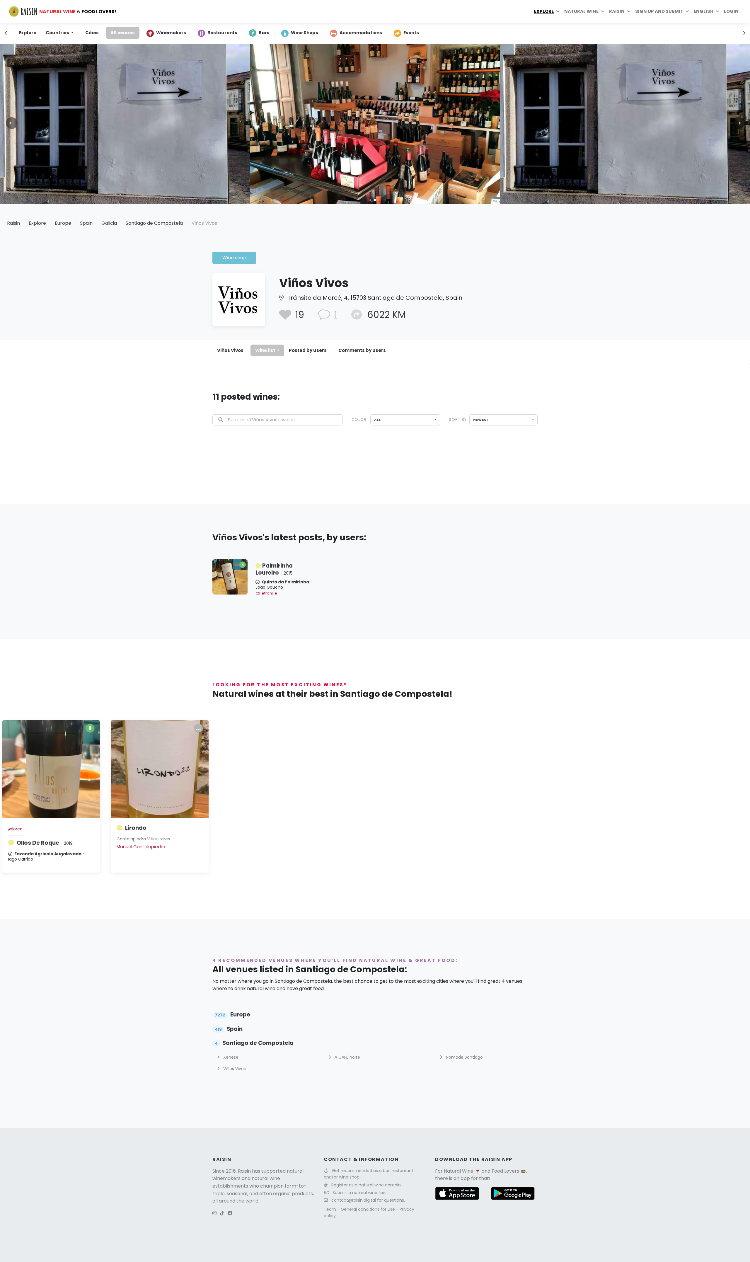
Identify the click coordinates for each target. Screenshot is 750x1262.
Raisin (13, 223)
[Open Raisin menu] (628, 11)
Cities (92, 33)
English (703, 11)
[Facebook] (230, 1213)
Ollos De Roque (45, 843)
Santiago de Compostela (154, 223)
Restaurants (222, 33)
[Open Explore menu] (558, 11)
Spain (86, 223)
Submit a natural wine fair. (359, 1192)
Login (731, 11)
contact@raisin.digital (353, 1200)
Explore (544, 11)
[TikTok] (222, 1213)
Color (359, 419)
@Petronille (266, 593)
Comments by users (362, 350)
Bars (264, 33)
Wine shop (234, 257)
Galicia (109, 223)
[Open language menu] (717, 11)
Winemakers (171, 33)
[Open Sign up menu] (687, 11)
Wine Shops (304, 33)
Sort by (458, 419)
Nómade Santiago (464, 1057)
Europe (63, 223)
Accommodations (361, 33)
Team (330, 1209)
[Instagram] (214, 1213)
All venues (122, 33)
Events (411, 33)
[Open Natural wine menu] (602, 11)
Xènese (230, 1057)
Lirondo (135, 828)
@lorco (15, 829)
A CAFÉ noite (346, 1057)
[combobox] (405, 419)
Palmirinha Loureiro (274, 569)
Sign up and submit (659, 11)
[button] (370, 200)
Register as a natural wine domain (366, 1185)
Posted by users (308, 350)
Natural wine (581, 11)
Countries (58, 33)
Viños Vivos (230, 350)
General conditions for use (368, 1209)
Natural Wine (458, 1171)
